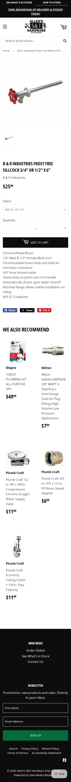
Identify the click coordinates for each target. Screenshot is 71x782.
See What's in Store (35, 656)
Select (7, 201)
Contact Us (35, 662)
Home (6, 50)
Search (13, 748)
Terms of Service (17, 753)
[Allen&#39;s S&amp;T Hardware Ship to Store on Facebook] (64, 760)
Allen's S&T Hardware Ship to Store (39, 771)
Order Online (35, 650)
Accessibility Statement (46, 753)
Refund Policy (50, 748)
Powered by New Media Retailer (34, 775)
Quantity (9, 220)
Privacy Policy (29, 748)
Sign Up (35, 735)
